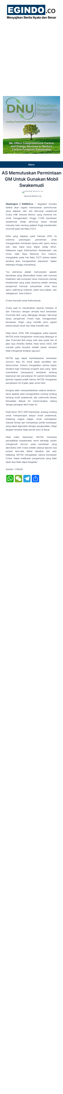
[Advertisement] (31, 57)
